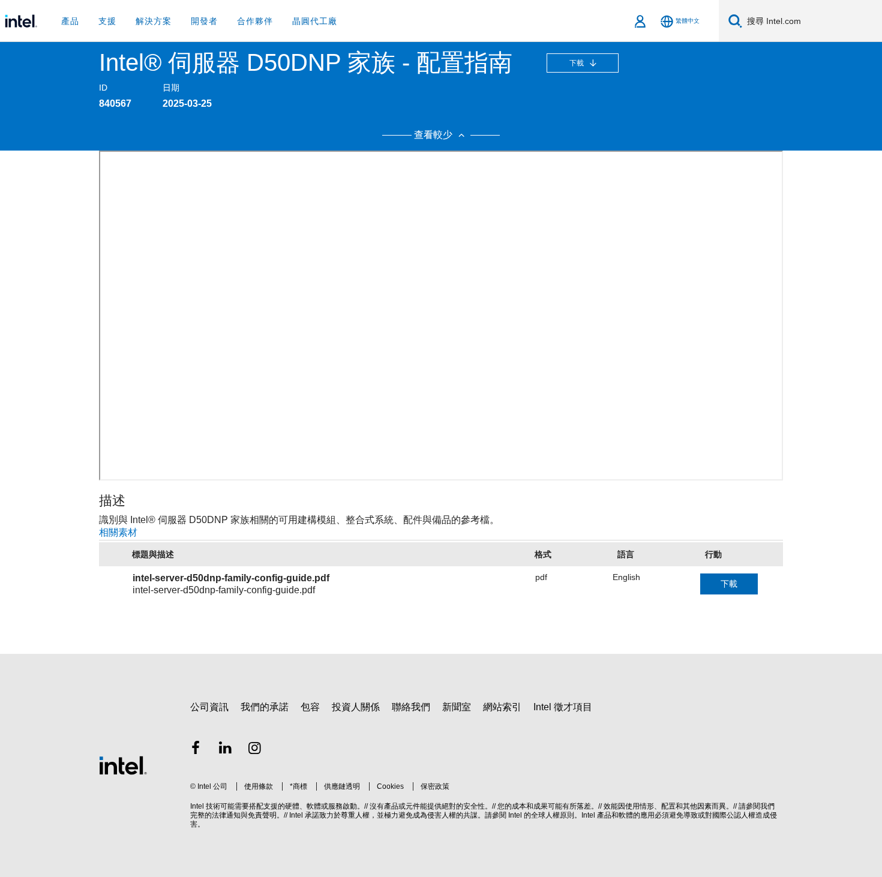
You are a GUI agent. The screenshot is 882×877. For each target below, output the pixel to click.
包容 (310, 707)
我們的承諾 (265, 707)
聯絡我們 (411, 707)
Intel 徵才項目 (562, 707)
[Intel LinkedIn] (225, 749)
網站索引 (502, 707)
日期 (171, 87)
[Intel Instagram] (255, 749)
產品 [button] (70, 21)
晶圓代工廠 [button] (314, 21)
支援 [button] (107, 21)
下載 (577, 63)
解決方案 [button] (154, 21)
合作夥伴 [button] (255, 21)
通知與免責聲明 (251, 815)
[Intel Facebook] (195, 749)
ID (103, 87)
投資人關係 (356, 707)
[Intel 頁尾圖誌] (123, 765)
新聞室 (456, 707)
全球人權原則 (552, 815)
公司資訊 (209, 707)
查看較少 (434, 135)
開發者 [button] (204, 21)
